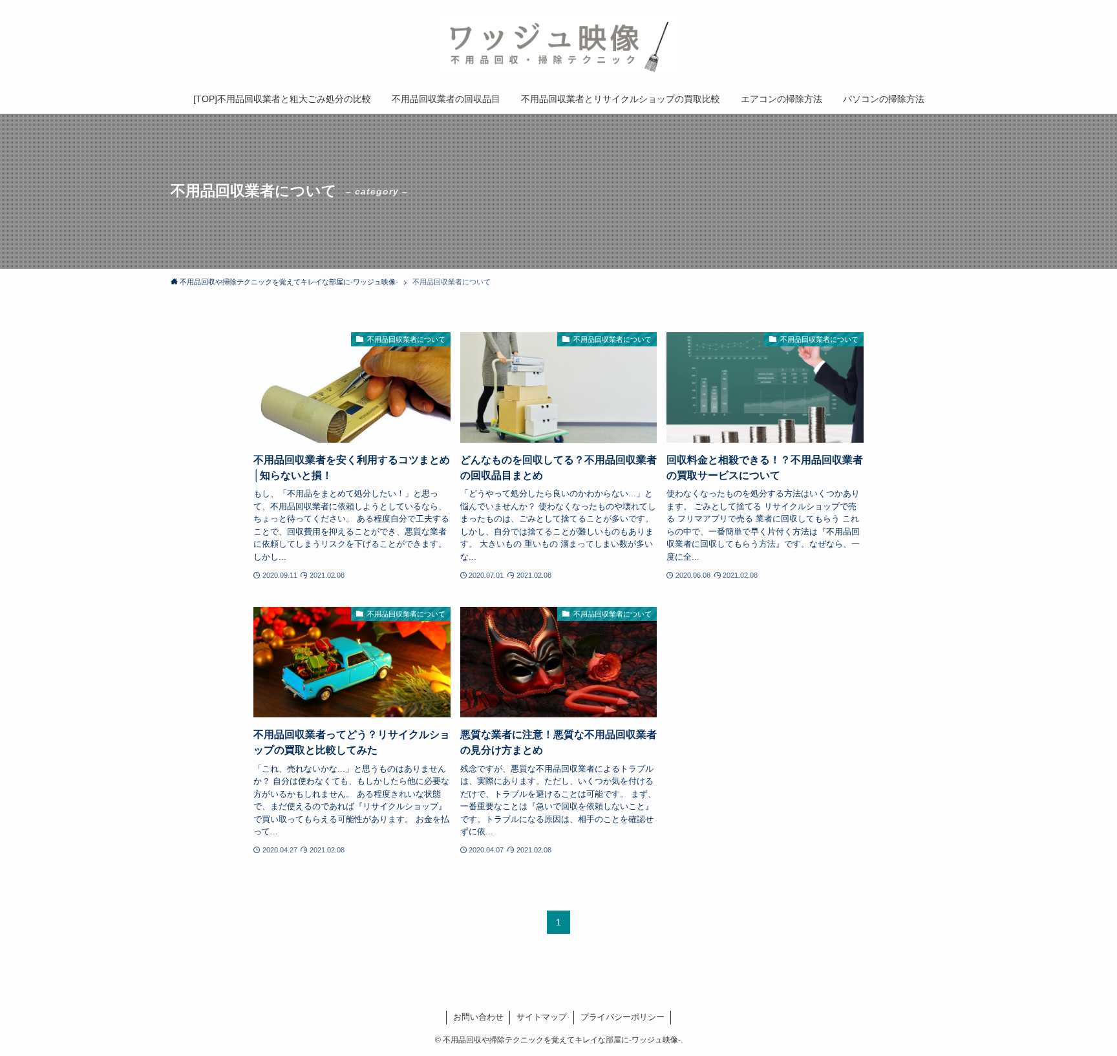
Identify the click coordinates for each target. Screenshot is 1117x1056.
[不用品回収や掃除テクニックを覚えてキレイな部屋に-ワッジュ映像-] (558, 45)
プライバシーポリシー (622, 1017)
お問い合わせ (478, 1017)
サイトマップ (541, 1017)
